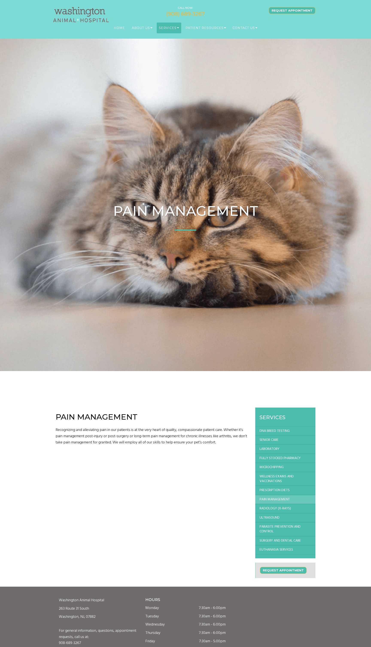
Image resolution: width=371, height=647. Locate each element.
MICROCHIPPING (272, 467)
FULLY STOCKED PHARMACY (280, 458)
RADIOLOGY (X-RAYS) (275, 508)
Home (119, 28)
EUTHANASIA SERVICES (276, 550)
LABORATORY (269, 449)
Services (167, 28)
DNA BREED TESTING (275, 431)
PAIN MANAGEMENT (275, 499)
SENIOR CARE (269, 440)
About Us (141, 28)
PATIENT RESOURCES (205, 28)
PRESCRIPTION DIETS (275, 490)
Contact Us (244, 28)
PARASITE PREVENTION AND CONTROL (280, 529)
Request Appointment (292, 10)
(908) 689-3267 (185, 14)
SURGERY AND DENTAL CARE (280, 540)
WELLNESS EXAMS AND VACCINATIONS (277, 479)
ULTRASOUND (270, 518)
